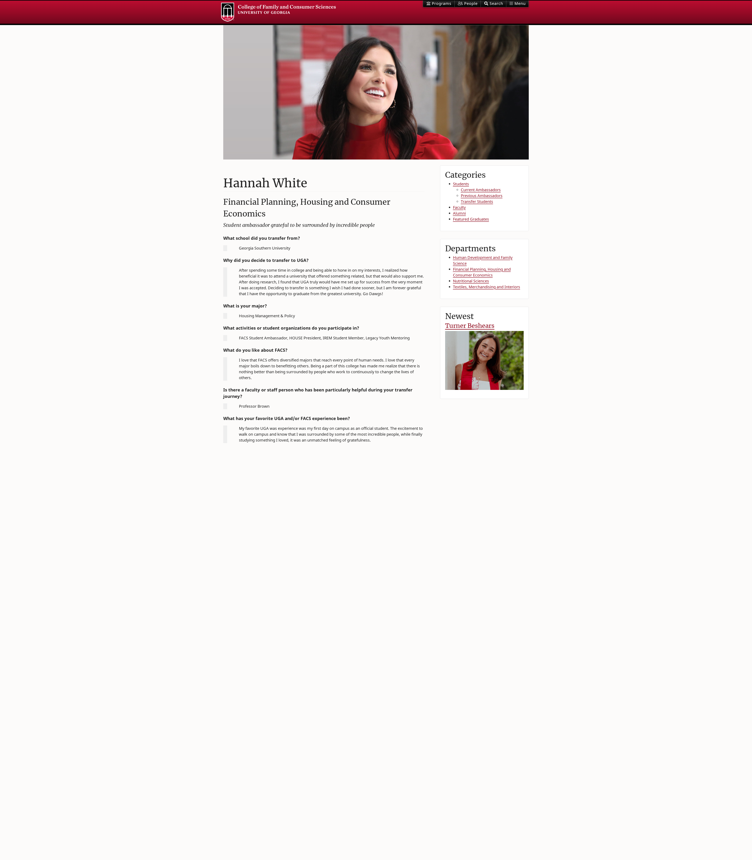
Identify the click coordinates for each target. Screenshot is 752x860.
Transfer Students (477, 201)
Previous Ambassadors (482, 195)
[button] (493, 3)
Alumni (459, 213)
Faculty (459, 207)
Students (461, 184)
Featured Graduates (471, 219)
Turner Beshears (469, 326)
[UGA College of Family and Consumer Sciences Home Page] (278, 12)
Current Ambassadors (481, 189)
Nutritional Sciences (471, 281)
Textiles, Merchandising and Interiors (486, 286)
